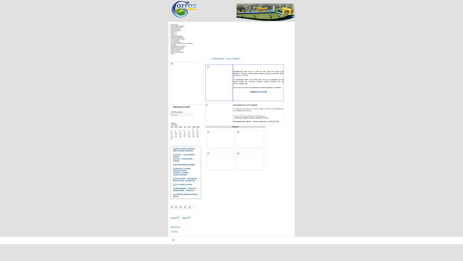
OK (173, 112)
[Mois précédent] (172, 123)
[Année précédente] (171, 123)
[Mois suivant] (174, 123)
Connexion (174, 231)
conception (252, 241)
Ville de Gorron (182, 241)
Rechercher (179, 112)
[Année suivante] (173, 123)
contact (244, 241)
